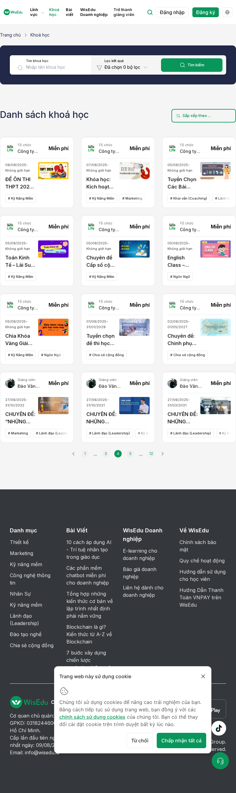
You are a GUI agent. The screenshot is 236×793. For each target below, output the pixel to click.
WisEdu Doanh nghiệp (94, 12)
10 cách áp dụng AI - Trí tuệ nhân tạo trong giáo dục (89, 549)
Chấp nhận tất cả (181, 740)
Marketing (21, 553)
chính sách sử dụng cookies (92, 717)
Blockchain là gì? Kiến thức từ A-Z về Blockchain (89, 634)
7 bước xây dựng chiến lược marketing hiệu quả (88, 660)
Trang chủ (10, 34)
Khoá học (54, 12)
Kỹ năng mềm (26, 564)
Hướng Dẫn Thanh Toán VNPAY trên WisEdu (201, 597)
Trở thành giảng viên (123, 12)
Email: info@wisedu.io (35, 752)
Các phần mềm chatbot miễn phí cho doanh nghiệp (87, 575)
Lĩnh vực (34, 12)
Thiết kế (19, 542)
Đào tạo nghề (25, 634)
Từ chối (139, 740)
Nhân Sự (20, 594)
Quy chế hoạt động (202, 561)
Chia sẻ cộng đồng (31, 645)
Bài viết (69, 12)
